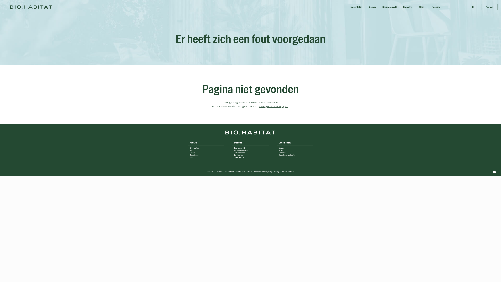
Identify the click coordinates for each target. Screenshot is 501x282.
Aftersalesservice (240, 150)
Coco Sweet (194, 155)
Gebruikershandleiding (287, 155)
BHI (191, 157)
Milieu (422, 7)
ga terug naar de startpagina (273, 106)
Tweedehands (239, 153)
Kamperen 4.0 (389, 7)
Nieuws (372, 7)
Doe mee (436, 7)
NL (473, 7)
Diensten (407, 7)
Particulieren (239, 155)
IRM (191, 150)
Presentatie (356, 7)
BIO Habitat (194, 148)
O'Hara (192, 153)
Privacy (276, 172)
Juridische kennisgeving (263, 172)
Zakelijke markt (240, 157)
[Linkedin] (494, 172)
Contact (489, 7)
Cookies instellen (287, 172)
